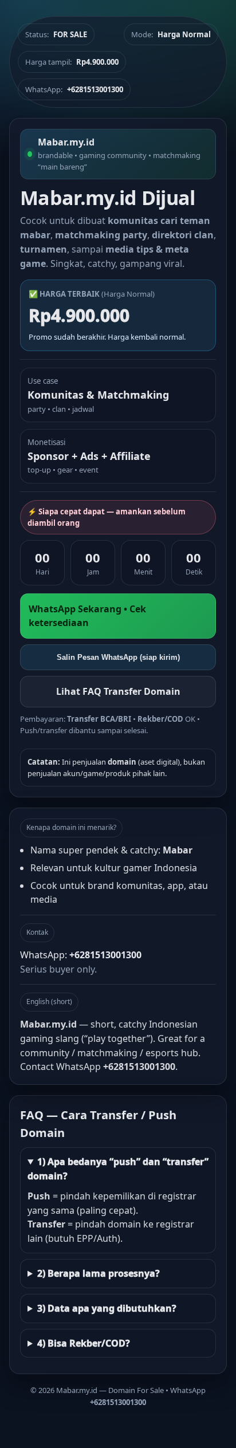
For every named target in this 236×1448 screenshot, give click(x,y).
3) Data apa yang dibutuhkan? (106, 1308)
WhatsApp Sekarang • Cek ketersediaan (87, 616)
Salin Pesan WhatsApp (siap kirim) (118, 657)
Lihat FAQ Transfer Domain (118, 691)
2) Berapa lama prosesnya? (98, 1273)
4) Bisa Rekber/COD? (83, 1343)
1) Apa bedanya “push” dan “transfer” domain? (118, 1168)
